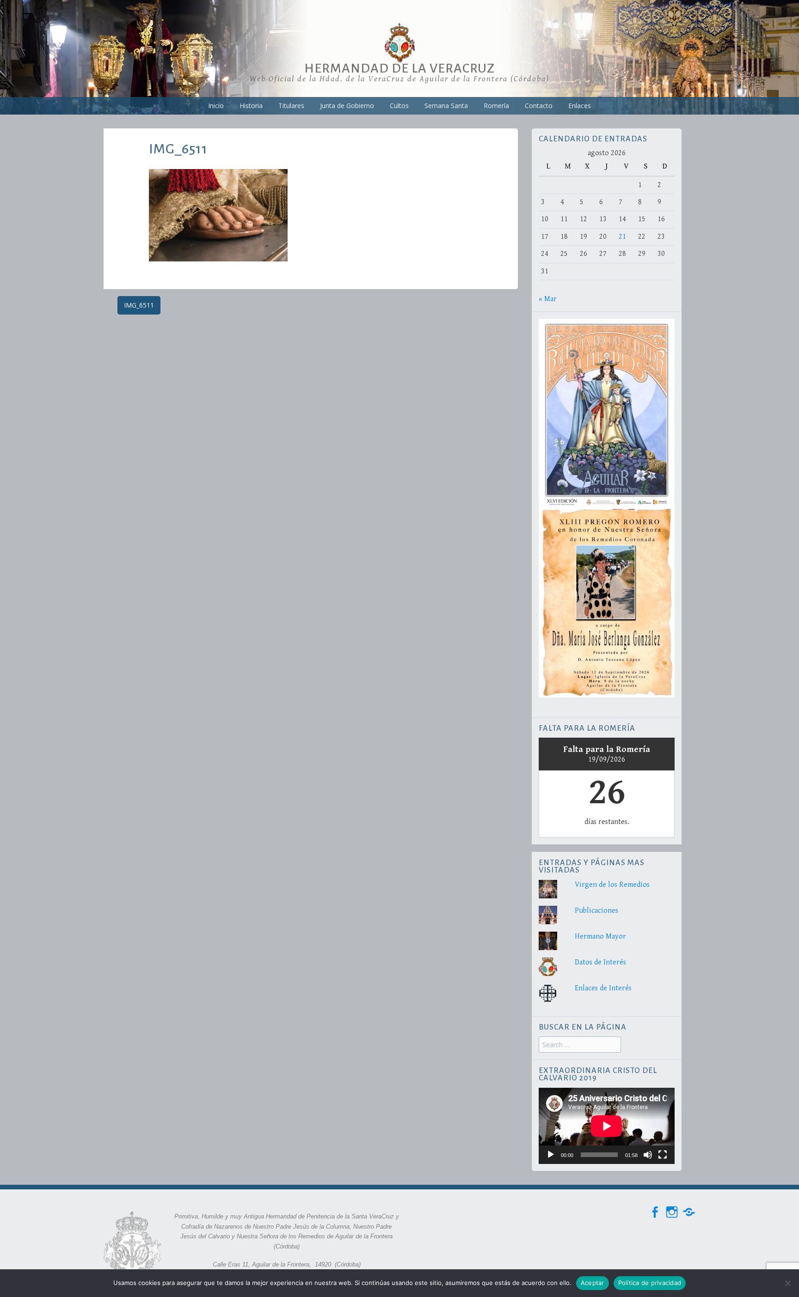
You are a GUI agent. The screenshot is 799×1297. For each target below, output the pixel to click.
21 (622, 236)
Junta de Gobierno (347, 105)
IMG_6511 (139, 305)
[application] (607, 1126)
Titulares (291, 105)
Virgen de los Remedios (612, 884)
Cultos (399, 105)
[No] (787, 1283)
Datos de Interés (600, 962)
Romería (496, 105)
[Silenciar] (647, 1154)
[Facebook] (654, 1212)
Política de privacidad (650, 1282)
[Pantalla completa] (662, 1154)
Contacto (539, 105)
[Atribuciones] (688, 1212)
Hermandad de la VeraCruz (399, 68)
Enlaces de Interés (603, 988)
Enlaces (579, 105)
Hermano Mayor (600, 936)
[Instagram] (671, 1212)
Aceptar (592, 1282)
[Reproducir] (550, 1154)
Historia (251, 105)
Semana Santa (446, 105)
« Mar (548, 299)
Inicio (216, 105)
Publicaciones (596, 910)
